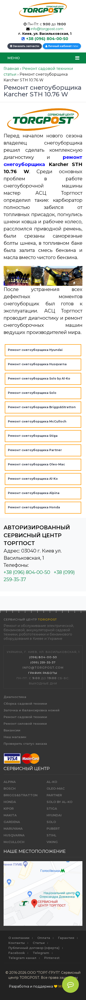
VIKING (52, 842)
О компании (18, 938)
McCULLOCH (14, 842)
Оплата (43, 938)
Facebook (16, 953)
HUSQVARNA (14, 835)
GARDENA (12, 822)
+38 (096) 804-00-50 (47, 38)
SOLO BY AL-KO (59, 802)
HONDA (10, 802)
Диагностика (15, 697)
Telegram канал (22, 958)
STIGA (52, 808)
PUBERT (53, 828)
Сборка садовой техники (25, 703)
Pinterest (51, 958)
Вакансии (12, 730)
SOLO (51, 822)
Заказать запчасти (25, 46)
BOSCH (10, 788)
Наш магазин (15, 737)
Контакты (16, 943)
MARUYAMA (13, 828)
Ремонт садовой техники (25, 717)
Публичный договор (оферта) (33, 948)
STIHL (51, 835)
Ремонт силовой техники (25, 723)
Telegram (41, 953)
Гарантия (66, 938)
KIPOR (9, 808)
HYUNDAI (54, 815)
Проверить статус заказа (25, 743)
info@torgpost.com (47, 29)
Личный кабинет (62, 46)
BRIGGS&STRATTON (21, 795)
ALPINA (10, 782)
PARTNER (54, 795)
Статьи (39, 943)
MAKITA (10, 815)
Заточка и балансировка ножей (31, 710)
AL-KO (52, 782)
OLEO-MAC (56, 788)
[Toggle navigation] (77, 58)
